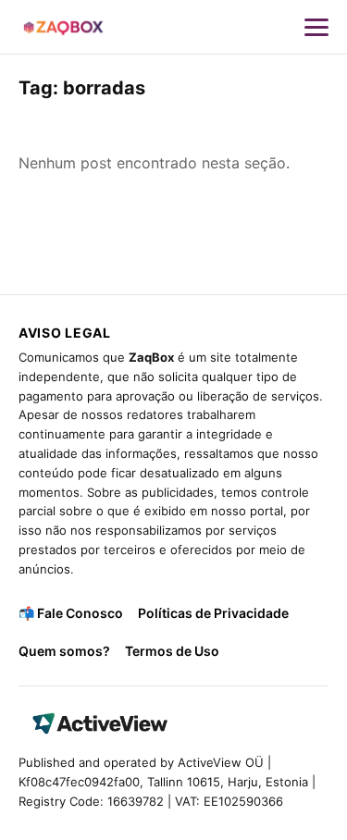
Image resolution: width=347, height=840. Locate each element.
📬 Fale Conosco (71, 613)
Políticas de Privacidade (213, 613)
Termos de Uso (172, 651)
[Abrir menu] (316, 27)
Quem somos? (64, 651)
